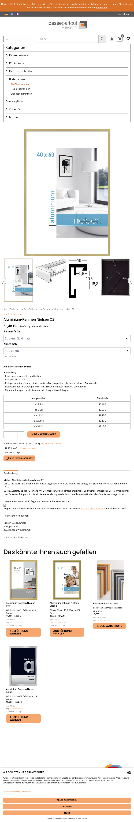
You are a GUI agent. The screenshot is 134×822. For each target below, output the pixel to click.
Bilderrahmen (18, 79)
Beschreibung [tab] (10, 473)
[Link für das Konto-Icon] (111, 38)
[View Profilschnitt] (83, 280)
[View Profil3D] (51, 280)
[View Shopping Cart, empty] (119, 39)
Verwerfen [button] (101, 7)
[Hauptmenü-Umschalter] (6, 39)
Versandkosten (30, 448)
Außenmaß (10, 344)
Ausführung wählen (19, 632)
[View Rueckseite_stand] (116, 280)
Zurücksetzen (10, 357)
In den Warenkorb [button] (109, 625)
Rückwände (16, 63)
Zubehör (14, 109)
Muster (13, 117)
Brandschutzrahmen (21, 93)
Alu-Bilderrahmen (20, 84)
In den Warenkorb (44, 434)
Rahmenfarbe (12, 331)
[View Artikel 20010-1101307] (18, 280)
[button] (128, 39)
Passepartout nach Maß (93, 508)
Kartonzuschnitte (20, 71)
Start (5, 309)
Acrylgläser (16, 101)
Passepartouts (18, 55)
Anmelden (123, 14)
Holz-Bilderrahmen (20, 88)
